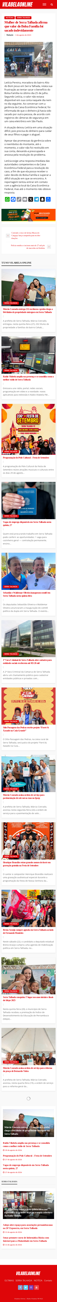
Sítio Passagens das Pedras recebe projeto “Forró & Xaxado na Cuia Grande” (26, 729)
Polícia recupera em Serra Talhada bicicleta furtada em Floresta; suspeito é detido (27, 1137)
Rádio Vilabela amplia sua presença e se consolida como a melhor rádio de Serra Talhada (28, 378)
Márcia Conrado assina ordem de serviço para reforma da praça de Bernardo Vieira (27, 1069)
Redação (10, 35)
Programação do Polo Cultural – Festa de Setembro (26, 457)
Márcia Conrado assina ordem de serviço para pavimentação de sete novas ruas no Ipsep (23, 796)
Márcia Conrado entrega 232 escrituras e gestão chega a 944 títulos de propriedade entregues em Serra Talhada (28, 311)
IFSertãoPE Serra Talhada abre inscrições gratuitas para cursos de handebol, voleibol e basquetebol (28, 1272)
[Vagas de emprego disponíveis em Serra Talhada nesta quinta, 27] (28, 500)
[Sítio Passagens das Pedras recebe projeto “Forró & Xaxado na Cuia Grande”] (28, 706)
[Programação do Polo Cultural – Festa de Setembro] (28, 429)
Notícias (9, 17)
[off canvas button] (44, 4)
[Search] (51, 4)
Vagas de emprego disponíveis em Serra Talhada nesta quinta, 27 (27, 523)
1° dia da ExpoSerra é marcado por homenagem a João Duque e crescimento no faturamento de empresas (27, 1204)
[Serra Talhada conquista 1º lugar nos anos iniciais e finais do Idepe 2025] (28, 975)
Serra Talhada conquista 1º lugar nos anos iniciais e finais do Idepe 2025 (28, 999)
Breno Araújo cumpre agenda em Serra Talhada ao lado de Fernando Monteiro (28, 931)
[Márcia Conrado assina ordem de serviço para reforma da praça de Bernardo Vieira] (28, 1046)
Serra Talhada (23, 17)
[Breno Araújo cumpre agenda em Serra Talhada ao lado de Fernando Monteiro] (28, 908)
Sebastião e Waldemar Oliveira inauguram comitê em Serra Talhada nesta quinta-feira (26, 594)
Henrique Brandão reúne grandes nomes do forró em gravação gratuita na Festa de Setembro (26, 864)
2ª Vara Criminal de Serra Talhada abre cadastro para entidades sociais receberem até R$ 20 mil (27, 661)
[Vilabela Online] (17, 4)
